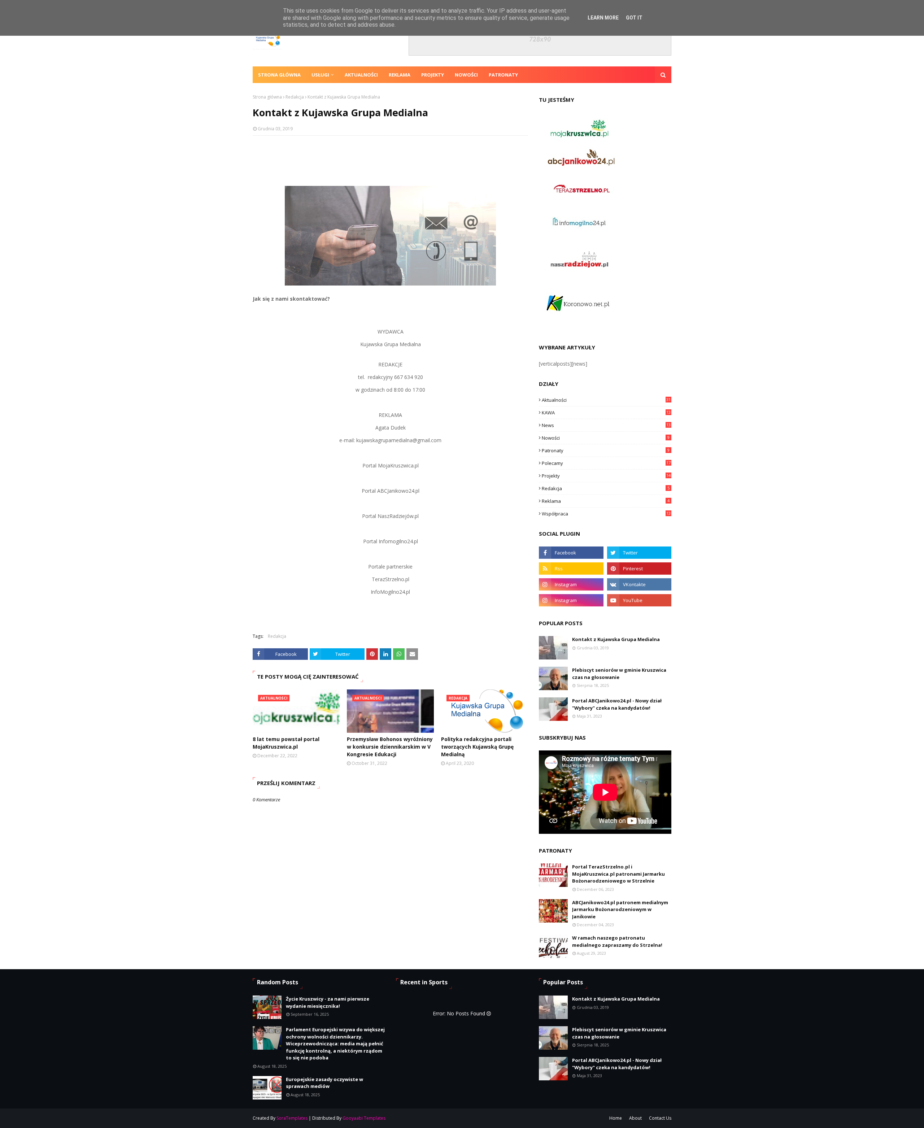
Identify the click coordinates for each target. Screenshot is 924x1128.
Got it (634, 18)
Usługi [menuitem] (320, 74)
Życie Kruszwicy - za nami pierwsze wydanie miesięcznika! (327, 1002)
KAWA (606, 412)
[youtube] (639, 600)
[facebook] (571, 552)
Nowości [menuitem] (466, 74)
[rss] (571, 568)
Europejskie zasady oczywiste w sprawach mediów (324, 1083)
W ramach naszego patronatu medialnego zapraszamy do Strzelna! (617, 941)
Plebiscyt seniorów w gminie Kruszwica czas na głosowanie (619, 673)
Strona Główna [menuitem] (279, 74)
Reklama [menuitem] (399, 74)
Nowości (606, 438)
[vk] (639, 584)
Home (615, 1118)
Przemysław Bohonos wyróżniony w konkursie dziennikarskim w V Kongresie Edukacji (390, 747)
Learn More (603, 18)
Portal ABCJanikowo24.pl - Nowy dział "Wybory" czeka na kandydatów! (617, 704)
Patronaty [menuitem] (503, 74)
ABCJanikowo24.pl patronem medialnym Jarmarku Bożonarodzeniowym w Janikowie (620, 909)
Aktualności (606, 400)
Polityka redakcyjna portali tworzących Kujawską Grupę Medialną (477, 747)
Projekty (606, 475)
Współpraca (606, 513)
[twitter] (639, 552)
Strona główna (267, 97)
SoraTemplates (292, 1118)
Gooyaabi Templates (364, 1118)
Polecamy (606, 463)
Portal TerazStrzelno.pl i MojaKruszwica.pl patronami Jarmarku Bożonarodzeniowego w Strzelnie (618, 873)
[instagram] (571, 584)
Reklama (606, 501)
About (635, 1118)
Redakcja (295, 97)
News (606, 425)
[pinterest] (639, 568)
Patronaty (606, 450)
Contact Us (660, 1118)
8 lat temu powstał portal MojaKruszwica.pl (286, 743)
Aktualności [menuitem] (361, 74)
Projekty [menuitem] (432, 74)
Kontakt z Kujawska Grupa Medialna (616, 639)
